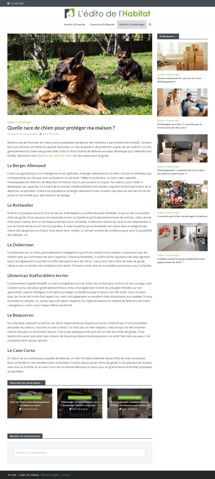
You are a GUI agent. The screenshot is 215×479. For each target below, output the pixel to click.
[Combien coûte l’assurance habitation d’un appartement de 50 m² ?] (182, 236)
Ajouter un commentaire (24, 133)
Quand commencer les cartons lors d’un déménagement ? (179, 80)
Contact (66, 474)
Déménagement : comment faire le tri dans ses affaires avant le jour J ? (129, 403)
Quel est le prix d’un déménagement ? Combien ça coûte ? (30, 403)
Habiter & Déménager (132, 24)
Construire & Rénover (102, 24)
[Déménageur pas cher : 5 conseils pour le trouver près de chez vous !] (182, 102)
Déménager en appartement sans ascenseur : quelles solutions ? (79, 403)
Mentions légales (50, 474)
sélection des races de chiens (55, 155)
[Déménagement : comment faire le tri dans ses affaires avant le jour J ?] (182, 148)
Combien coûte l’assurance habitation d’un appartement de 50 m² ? (181, 260)
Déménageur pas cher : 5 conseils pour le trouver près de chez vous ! (179, 126)
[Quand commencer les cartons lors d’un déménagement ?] (182, 56)
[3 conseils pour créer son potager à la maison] (182, 194)
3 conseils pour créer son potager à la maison (182, 216)
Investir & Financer (74, 24)
